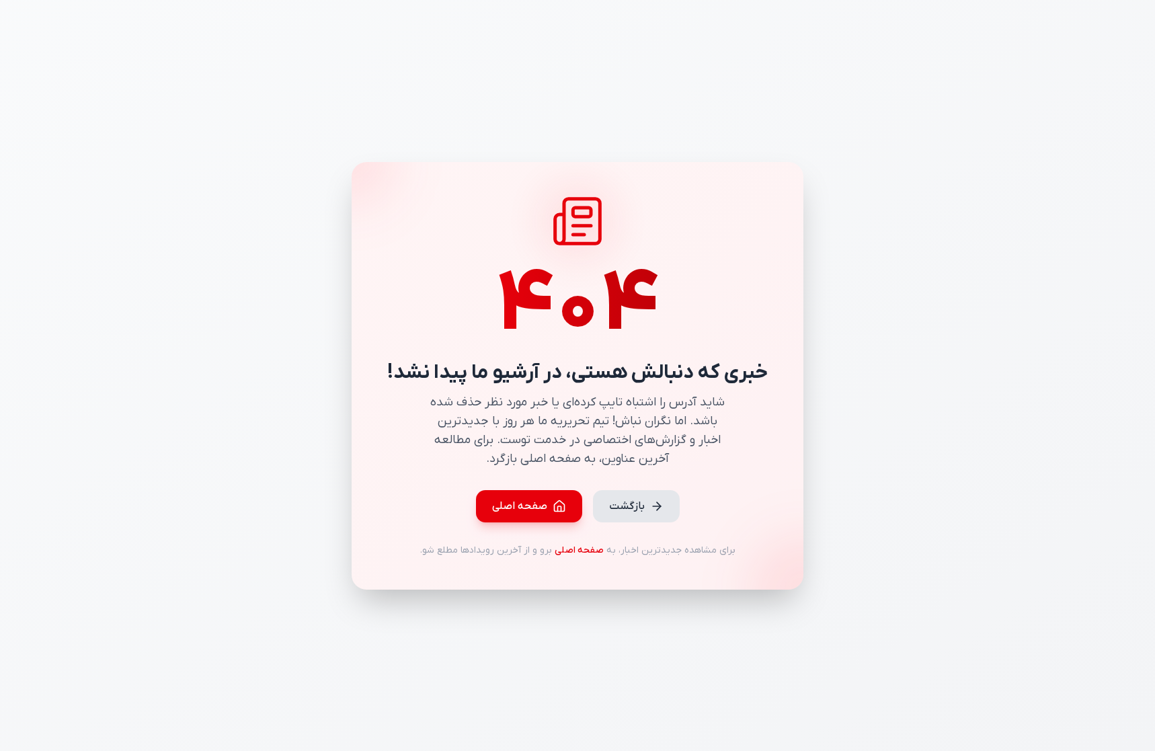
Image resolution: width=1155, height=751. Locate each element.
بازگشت (627, 506)
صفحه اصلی (519, 506)
